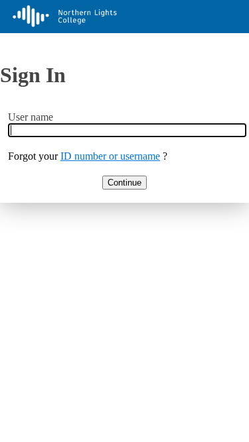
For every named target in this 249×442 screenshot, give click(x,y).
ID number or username (110, 156)
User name (30, 117)
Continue (124, 183)
